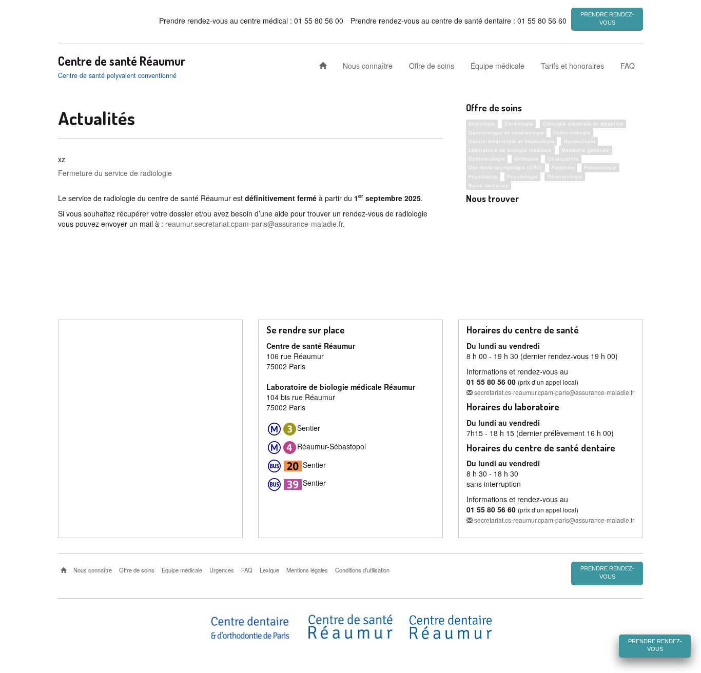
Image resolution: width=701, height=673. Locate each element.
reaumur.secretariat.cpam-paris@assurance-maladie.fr (254, 224)
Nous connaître (368, 66)
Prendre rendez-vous (607, 18)
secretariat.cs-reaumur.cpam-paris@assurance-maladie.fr (553, 392)
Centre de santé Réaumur (121, 61)
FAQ (627, 66)
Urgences (221, 570)
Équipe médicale (497, 66)
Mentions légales (307, 570)
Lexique (269, 570)
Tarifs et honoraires (572, 66)
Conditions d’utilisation (362, 570)
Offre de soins (431, 66)
